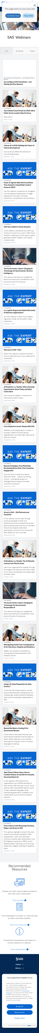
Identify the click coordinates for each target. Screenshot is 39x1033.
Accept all (19, 1006)
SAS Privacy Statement (13, 1025)
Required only (19, 1012)
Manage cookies (19, 1018)
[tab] (6, 50)
